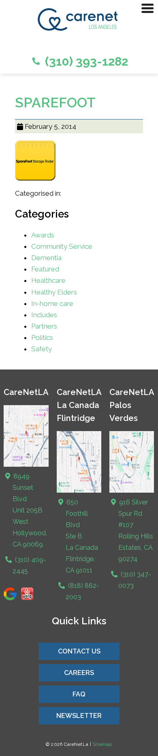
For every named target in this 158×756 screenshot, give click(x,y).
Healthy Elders (54, 292)
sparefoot (55, 102)
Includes (44, 315)
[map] (79, 491)
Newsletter (79, 716)
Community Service (61, 246)
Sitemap (102, 744)
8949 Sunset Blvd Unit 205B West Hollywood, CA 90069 (29, 510)
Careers (79, 673)
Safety (41, 349)
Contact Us (79, 651)
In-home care (52, 303)
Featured (45, 269)
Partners (44, 326)
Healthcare (48, 280)
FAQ (79, 694)
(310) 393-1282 (85, 61)
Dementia (46, 258)
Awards (42, 235)
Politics (42, 337)
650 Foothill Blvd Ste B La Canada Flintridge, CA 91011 (81, 536)
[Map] (26, 465)
